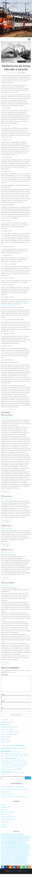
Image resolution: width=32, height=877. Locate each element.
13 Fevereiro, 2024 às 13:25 (6, 552)
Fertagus (21, 756)
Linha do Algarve (15, 763)
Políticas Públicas (5, 729)
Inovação (3, 719)
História (2, 758)
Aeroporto (9, 745)
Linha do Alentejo (6, 763)
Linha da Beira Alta (6, 761)
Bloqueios (6, 751)
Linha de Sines (15, 761)
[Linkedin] (14, 867)
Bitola (25, 748)
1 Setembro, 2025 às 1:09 (6, 585)
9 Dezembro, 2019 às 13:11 (6, 417)
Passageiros (4, 769)
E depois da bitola (5, 792)
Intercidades (19, 758)
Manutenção (3, 766)
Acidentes (3, 745)
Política (19, 769)
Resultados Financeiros (21, 772)
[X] (7, 867)
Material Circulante (14, 766)
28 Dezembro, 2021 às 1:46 (6, 528)
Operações (4, 724)
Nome (3, 694)
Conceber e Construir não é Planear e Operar (13, 787)
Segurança (3, 774)
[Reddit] (10, 867)
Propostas (6, 771)
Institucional (10, 758)
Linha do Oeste (13, 765)
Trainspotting (4, 741)
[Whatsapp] (21, 867)
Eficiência (20, 754)
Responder (5, 491)
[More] (29, 867)
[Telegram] (25, 867)
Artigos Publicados (17, 748)
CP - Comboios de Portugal (9, 754)
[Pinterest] (18, 867)
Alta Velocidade (18, 745)
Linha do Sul (20, 765)
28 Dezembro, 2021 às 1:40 (6, 499)
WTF (8, 774)
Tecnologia (4, 739)
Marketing (8, 766)
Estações (8, 756)
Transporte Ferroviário (16, 16)
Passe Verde (10, 769)
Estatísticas (3, 756)
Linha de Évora (23, 761)
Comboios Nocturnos (15, 751)
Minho (20, 766)
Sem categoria (5, 736)
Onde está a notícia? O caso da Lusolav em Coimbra (15, 789)
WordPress (14, 871)
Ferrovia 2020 (14, 756)
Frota (25, 756)
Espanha (25, 754)
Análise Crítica (6, 748)
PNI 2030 (15, 769)
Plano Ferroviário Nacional (8, 727)
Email (3, 701)
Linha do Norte (4, 765)
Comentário (4, 674)
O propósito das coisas (7, 794)
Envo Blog (24, 871)
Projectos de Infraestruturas (8, 732)
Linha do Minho (23, 763)
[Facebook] (3, 867)
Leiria (23, 758)
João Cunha (21, 72)
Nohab (23, 766)
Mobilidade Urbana (6, 722)
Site (2, 707)
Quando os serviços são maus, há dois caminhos (14, 796)
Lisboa (26, 765)
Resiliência (14, 772)
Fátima (28, 756)
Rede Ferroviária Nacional (11, 409)
